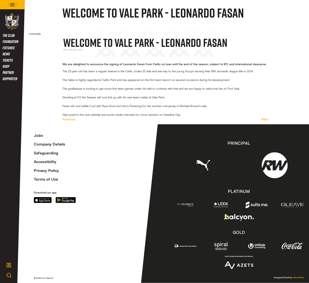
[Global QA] (185, 246)
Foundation (10, 41)
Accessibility (45, 161)
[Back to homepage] (12, 21)
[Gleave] (292, 205)
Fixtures (8, 47)
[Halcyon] (239, 217)
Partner (8, 72)
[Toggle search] (9, 275)
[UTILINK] (256, 246)
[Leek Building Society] (221, 204)
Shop (6, 66)
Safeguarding (46, 153)
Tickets (8, 60)
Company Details (49, 144)
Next (264, 119)
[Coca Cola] (292, 246)
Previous (68, 119)
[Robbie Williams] (275, 165)
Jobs (38, 135)
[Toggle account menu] (9, 265)
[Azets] (239, 262)
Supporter (10, 78)
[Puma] (203, 165)
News (6, 54)
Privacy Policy (46, 170)
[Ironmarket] (185, 204)
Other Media (298, 277)
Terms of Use (46, 179)
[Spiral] (221, 246)
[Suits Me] (256, 205)
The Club (9, 35)
